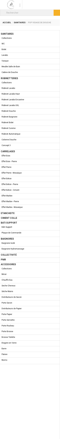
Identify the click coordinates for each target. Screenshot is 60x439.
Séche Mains (7, 291)
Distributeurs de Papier (12, 308)
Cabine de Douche (10, 72)
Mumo (4, 360)
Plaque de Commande (11, 233)
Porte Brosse (7, 331)
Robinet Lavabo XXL (10, 105)
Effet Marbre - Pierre (10, 201)
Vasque (5, 61)
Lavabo (5, 55)
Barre (4, 348)
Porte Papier (7, 314)
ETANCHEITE (8, 213)
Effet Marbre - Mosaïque (12, 207)
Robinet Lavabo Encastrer (13, 100)
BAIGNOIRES (7, 239)
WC (3, 44)
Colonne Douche (9, 140)
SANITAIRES (7, 34)
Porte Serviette (8, 320)
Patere (4, 354)
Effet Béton (7, 178)
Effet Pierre (6, 167)
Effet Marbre (7, 196)
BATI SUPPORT (9, 222)
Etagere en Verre (9, 343)
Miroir (4, 274)
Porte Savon (7, 303)
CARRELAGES (8, 151)
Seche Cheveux (8, 286)
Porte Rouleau (8, 326)
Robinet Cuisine (9, 128)
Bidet (4, 49)
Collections (7, 38)
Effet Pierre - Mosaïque (12, 173)
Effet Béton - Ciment (10, 190)
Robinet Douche (9, 111)
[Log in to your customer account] (18, 4)
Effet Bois (6, 156)
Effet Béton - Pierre (10, 184)
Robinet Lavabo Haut (11, 94)
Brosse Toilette (8, 337)
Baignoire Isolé (8, 243)
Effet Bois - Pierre (9, 161)
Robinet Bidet (7, 122)
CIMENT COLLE (9, 218)
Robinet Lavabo (8, 88)
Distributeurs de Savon (12, 297)
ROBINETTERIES (9, 78)
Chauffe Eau (7, 280)
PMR (3, 259)
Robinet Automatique (11, 134)
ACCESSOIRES (8, 264)
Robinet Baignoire (9, 117)
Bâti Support (7, 227)
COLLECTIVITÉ (9, 255)
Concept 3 (6, 145)
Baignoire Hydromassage (13, 249)
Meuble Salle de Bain (11, 66)
